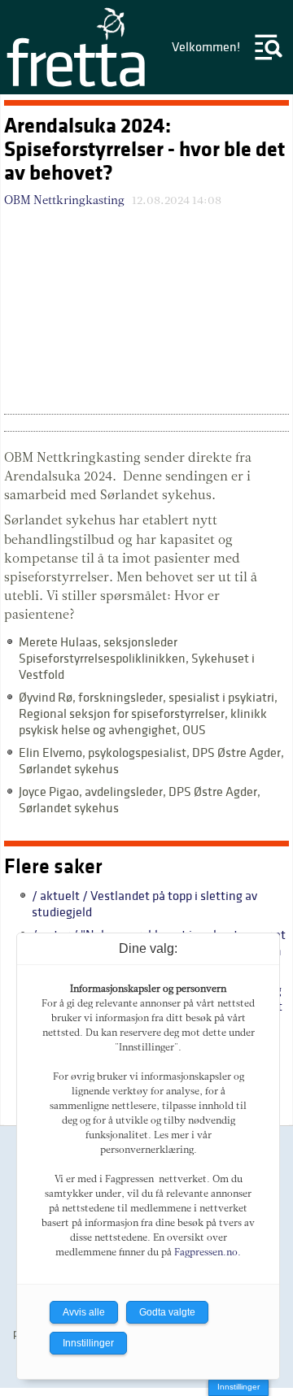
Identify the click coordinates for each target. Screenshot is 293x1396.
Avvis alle (84, 1312)
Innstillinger (238, 1386)
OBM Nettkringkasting (64, 200)
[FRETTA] (76, 85)
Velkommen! (206, 47)
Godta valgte (167, 1312)
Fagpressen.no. (207, 1252)
